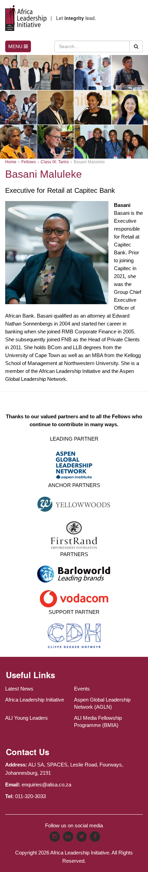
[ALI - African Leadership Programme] (25, 18)
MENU (16, 46)
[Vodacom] (74, 598)
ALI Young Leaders (26, 718)
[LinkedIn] (68, 836)
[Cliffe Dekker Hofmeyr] (74, 635)
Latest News (19, 689)
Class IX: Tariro (55, 161)
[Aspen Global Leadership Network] (74, 464)
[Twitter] (81, 836)
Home (11, 161)
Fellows (28, 161)
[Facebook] (95, 836)
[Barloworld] (74, 576)
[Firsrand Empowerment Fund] (74, 535)
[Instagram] (55, 836)
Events (82, 689)
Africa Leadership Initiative (34, 700)
